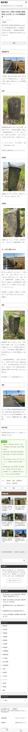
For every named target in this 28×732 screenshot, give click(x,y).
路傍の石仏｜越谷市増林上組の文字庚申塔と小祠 (7, 540)
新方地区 (5, 629)
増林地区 (4, 22)
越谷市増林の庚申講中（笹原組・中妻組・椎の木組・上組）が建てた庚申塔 (8, 552)
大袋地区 (5, 636)
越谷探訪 (4, 2)
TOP (6, 709)
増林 (14, 480)
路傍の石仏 (15, 483)
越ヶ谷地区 (5, 661)
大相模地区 (5, 651)
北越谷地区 (5, 665)
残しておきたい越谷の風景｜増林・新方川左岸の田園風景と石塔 (20, 508)
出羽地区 (5, 643)
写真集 (4, 686)
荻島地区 (5, 640)
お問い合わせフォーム (20, 722)
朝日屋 (4, 683)
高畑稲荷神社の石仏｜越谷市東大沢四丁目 (13, 610)
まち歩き (5, 676)
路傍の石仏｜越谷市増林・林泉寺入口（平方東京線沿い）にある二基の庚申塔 (7, 508)
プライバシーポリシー (20, 718)
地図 (25, 417)
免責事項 (3, 722)
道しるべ (8, 483)
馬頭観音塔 (19, 480)
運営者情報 (4, 718)
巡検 (4, 668)
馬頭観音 (8, 480)
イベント (5, 679)
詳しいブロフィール (14, 580)
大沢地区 (5, 658)
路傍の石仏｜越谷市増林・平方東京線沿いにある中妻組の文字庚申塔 (20, 524)
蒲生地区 (5, 647)
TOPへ (21, 730)
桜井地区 (5, 626)
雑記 (4, 690)
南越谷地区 (5, 654)
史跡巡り (5, 672)
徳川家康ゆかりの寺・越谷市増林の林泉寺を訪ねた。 (20, 540)
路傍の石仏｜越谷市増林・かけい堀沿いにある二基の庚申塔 (7, 524)
